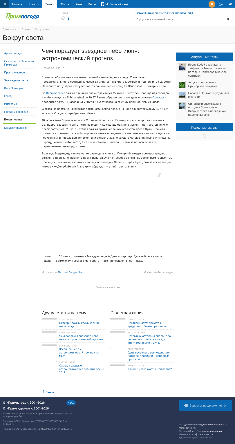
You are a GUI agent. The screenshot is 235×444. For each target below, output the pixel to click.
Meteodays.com (187, 427)
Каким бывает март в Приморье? (150, 369)
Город (8, 96)
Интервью (10, 104)
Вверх (50, 392)
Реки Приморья (14, 88)
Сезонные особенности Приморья (19, 62)
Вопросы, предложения (206, 405)
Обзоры (65, 4)
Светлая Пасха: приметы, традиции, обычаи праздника (147, 324)
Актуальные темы (204, 56)
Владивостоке (55, 93)
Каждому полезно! (15, 127)
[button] (159, 175)
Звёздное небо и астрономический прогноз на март (79, 352)
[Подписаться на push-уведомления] (211, 4)
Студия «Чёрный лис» (202, 437)
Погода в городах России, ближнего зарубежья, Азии (164, 12)
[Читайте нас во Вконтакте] (230, 4)
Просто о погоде (14, 72)
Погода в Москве (188, 424)
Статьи (49, 4)
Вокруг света (42, 29)
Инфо (92, 4)
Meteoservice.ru (218, 424)
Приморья (159, 97)
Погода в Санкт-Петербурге (194, 431)
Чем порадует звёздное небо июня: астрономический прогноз (81, 337)
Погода (17, 4)
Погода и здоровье (16, 111)
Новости (33, 4)
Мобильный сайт (116, 4)
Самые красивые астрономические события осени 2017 (81, 369)
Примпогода (10, 29)
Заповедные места (16, 80)
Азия (79, 4)
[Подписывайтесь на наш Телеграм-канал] (221, 4)
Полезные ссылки (204, 127)
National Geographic (70, 272)
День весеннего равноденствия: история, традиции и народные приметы (149, 356)
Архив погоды (13, 53)
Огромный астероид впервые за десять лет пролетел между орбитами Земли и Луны (149, 339)
